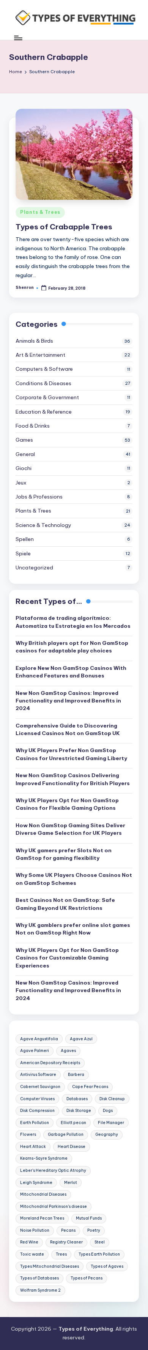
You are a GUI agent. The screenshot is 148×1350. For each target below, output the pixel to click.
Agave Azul (81, 1038)
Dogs (108, 1110)
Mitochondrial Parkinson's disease (53, 1206)
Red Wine (29, 1242)
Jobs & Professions (39, 496)
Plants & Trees (40, 212)
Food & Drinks (33, 425)
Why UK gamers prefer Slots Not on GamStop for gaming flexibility (64, 854)
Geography (106, 1134)
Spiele (23, 553)
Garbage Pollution (65, 1134)
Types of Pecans (86, 1278)
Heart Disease (71, 1146)
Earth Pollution (34, 1122)
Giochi (23, 468)
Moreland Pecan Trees (42, 1218)
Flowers (28, 1134)
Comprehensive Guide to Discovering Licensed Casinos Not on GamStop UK (68, 729)
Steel (99, 1242)
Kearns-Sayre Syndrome (44, 1158)
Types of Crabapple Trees (64, 226)
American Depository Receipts (50, 1062)
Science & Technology (43, 525)
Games (24, 439)
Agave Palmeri (34, 1050)
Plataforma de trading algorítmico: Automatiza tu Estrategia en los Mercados (73, 622)
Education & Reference (44, 411)
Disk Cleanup (112, 1098)
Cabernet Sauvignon (40, 1086)
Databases (77, 1098)
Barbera (76, 1074)
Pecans (68, 1230)
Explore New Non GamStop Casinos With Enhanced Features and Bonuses (71, 672)
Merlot (70, 1182)
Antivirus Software (38, 1074)
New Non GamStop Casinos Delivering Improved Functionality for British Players (73, 779)
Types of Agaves (107, 1266)
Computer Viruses (37, 1098)
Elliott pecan (73, 1122)
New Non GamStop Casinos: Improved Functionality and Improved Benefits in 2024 (68, 701)
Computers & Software (44, 368)
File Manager (111, 1122)
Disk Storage (78, 1110)
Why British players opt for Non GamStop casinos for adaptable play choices (72, 647)
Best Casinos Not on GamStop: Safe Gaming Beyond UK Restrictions (65, 904)
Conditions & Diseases (43, 383)
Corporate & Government (47, 397)
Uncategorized (34, 567)
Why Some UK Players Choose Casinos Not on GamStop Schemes (74, 879)
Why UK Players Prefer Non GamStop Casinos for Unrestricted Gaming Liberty (71, 754)
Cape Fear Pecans (90, 1086)
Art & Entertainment (40, 354)
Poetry (93, 1230)
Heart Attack (33, 1146)
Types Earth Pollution (99, 1254)
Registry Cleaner (66, 1242)
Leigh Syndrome (36, 1182)
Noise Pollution (34, 1230)
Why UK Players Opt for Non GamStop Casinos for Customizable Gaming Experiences (67, 958)
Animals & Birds (34, 340)
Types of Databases (39, 1278)
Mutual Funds (89, 1218)
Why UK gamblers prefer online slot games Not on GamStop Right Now (73, 929)
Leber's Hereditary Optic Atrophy (53, 1170)
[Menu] (18, 38)
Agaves (68, 1050)
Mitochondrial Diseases (43, 1194)
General (25, 454)
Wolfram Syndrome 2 (40, 1290)
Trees (61, 1254)
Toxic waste (32, 1254)
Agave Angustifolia (39, 1038)
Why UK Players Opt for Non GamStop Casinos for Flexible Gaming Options (67, 804)
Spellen (25, 539)
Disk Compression (37, 1110)
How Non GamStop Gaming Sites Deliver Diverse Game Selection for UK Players (70, 829)
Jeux (21, 482)
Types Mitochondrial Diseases (49, 1266)
